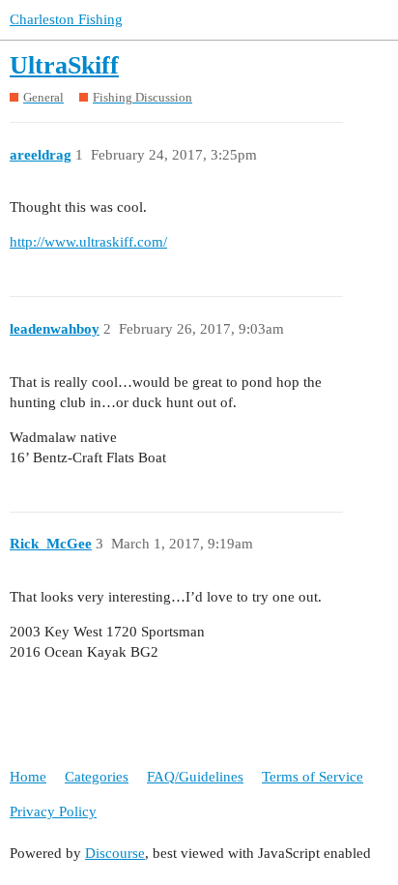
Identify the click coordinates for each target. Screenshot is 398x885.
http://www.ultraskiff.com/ (88, 242)
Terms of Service (312, 776)
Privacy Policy (53, 811)
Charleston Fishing (66, 19)
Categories (96, 776)
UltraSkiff (64, 65)
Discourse (115, 853)
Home (28, 776)
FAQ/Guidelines (195, 776)
